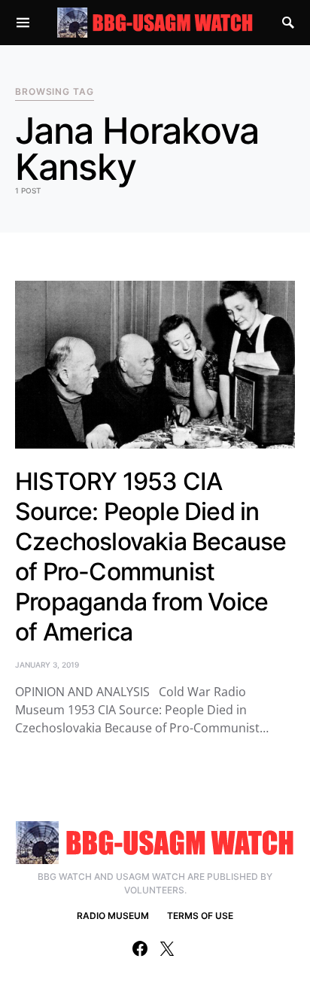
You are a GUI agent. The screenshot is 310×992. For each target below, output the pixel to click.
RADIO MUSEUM (113, 915)
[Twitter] (167, 948)
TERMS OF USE (200, 915)
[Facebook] (139, 948)
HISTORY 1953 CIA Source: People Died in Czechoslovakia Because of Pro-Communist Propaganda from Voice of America (150, 557)
